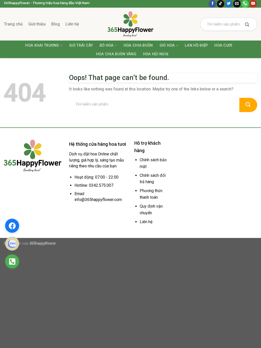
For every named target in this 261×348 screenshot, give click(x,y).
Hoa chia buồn (138, 45)
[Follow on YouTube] (253, 4)
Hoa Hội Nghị (155, 54)
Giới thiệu (37, 24)
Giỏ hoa (167, 45)
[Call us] (245, 4)
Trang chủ (13, 24)
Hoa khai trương (42, 45)
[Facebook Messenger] (12, 226)
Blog (55, 24)
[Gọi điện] (12, 262)
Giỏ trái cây (81, 45)
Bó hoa (107, 45)
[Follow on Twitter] (228, 4)
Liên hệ (72, 24)
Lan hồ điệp (196, 45)
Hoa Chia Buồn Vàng (116, 54)
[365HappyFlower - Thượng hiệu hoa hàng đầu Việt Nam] (130, 24)
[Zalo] (12, 244)
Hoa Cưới (223, 45)
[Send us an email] (237, 4)
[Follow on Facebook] (212, 4)
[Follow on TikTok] (220, 4)
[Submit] (247, 25)
